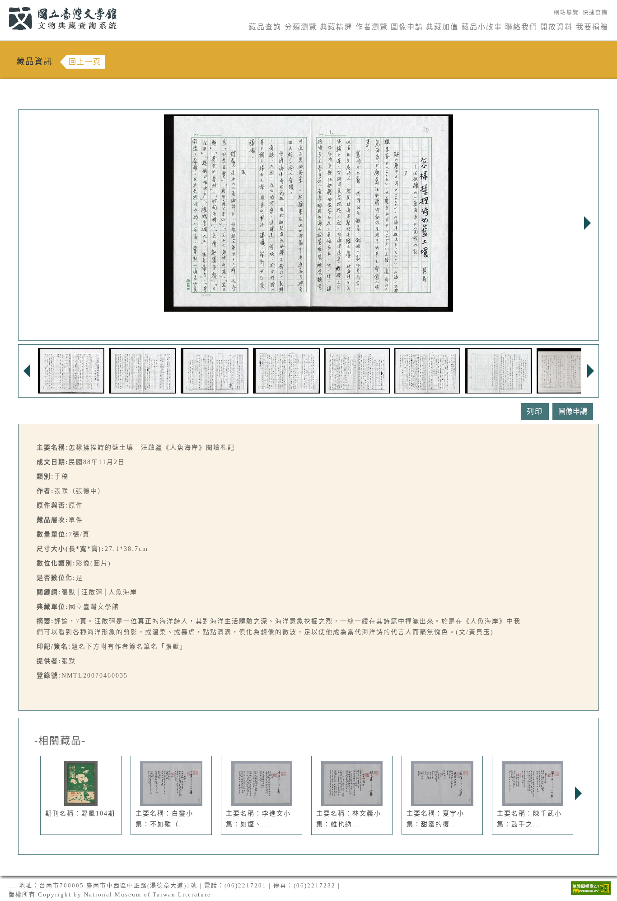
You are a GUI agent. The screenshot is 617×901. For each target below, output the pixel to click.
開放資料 (556, 27)
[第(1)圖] (71, 370)
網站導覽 (566, 12)
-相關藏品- (60, 740)
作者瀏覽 (371, 27)
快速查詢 (595, 12)
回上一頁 (85, 62)
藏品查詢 (265, 27)
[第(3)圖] (214, 370)
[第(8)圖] (566, 370)
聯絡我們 (521, 27)
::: (3, 5)
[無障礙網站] (591, 887)
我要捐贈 (592, 27)
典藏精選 (336, 27)
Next (587, 223)
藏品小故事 (482, 27)
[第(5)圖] (357, 370)
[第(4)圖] (286, 370)
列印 (535, 411)
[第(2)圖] (142, 370)
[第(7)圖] (498, 370)
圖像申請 (407, 27)
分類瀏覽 (301, 27)
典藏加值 (442, 27)
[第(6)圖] (427, 370)
